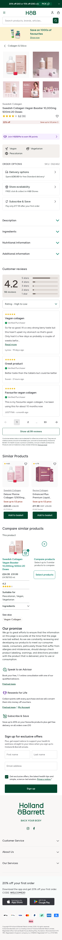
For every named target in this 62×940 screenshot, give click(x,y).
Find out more (42, 445)
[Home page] (31, 12)
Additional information (16, 253)
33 (45, 422)
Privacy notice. (44, 779)
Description (9, 220)
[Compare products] (44, 544)
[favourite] (26, 464)
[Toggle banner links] (59, 4)
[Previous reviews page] (5, 422)
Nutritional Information (16, 242)
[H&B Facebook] (34, 828)
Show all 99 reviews (31, 431)
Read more (11, 344)
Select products (44, 574)
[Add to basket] (26, 552)
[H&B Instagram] (28, 828)
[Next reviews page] (56, 422)
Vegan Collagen (12, 619)
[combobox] (27, 20)
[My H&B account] (52, 12)
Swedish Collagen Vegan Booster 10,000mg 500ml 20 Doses (13, 564)
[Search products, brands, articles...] (56, 20)
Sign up (31, 788)
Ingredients (9, 231)
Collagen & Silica (17, 45)
